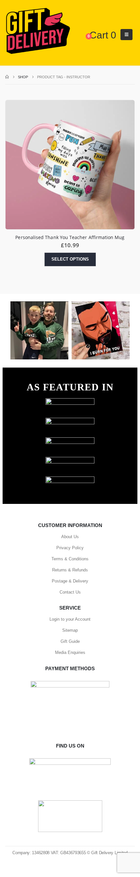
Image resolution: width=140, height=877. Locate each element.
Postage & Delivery (70, 581)
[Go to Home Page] (7, 77)
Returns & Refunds (70, 569)
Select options (70, 259)
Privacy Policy (70, 547)
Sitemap (70, 630)
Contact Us (70, 592)
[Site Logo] (37, 31)
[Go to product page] (70, 164)
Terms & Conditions (70, 558)
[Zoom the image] (70, 401)
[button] (126, 34)
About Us (70, 536)
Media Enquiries (70, 652)
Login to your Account (70, 619)
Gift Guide (70, 641)
